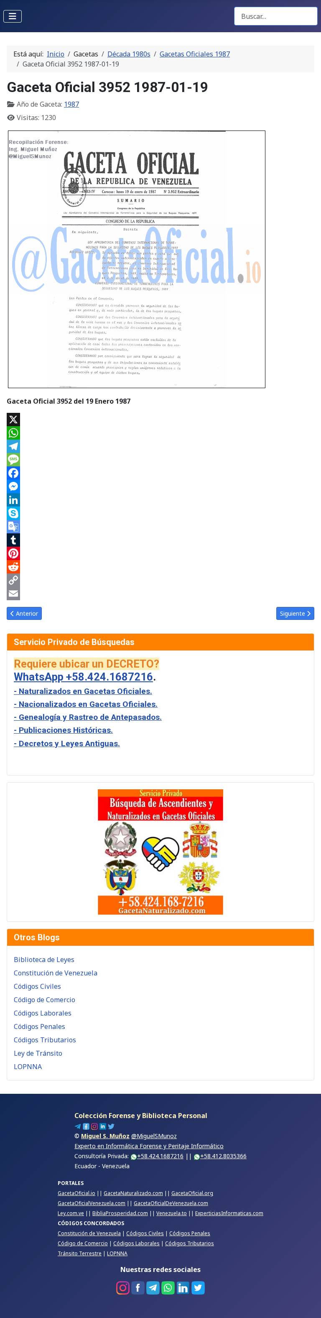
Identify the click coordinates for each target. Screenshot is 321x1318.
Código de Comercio (44, 999)
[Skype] (160, 513)
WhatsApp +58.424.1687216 (83, 677)
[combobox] (276, 16)
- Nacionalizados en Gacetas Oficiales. (86, 704)
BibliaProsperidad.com (120, 1213)
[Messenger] (160, 486)
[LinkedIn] (160, 500)
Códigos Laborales (42, 1013)
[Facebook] (160, 473)
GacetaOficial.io (76, 1193)
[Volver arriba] (306, 1302)
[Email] (160, 593)
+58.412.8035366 (223, 1156)
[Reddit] (160, 566)
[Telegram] (160, 446)
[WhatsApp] (160, 433)
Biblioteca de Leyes (44, 959)
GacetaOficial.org (192, 1193)
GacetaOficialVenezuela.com (91, 1203)
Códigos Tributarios (45, 1039)
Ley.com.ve (71, 1213)
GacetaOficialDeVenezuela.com (171, 1203)
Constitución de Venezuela (55, 973)
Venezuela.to (171, 1213)
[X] (160, 419)
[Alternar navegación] (12, 16)
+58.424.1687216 (160, 1156)
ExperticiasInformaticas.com (229, 1213)
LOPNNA (28, 1066)
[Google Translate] (160, 526)
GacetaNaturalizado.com (133, 1193)
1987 (71, 104)
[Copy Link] (160, 580)
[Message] (160, 459)
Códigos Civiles (37, 986)
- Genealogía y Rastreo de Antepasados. (88, 717)
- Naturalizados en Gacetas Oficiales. (83, 691)
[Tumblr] (160, 540)
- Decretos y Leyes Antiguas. (67, 743)
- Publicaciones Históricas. (63, 730)
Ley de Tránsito (38, 1053)
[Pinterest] (160, 553)
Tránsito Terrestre (80, 1253)
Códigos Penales (39, 1026)
